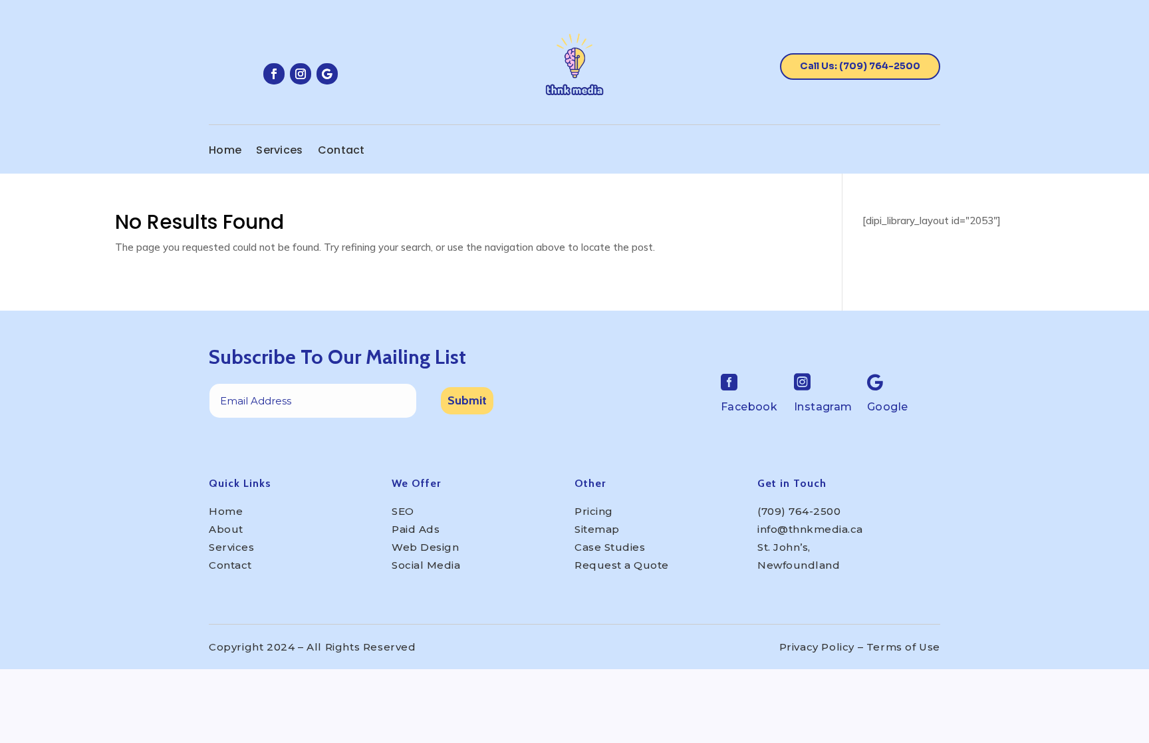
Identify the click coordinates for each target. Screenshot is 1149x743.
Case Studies (609, 547)
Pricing (593, 511)
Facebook (749, 406)
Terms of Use (903, 647)
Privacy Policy (816, 647)
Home (225, 152)
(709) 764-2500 (798, 511)
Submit (467, 400)
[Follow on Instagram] (300, 73)
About (226, 529)
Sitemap (597, 529)
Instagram (823, 406)
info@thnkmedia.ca (810, 529)
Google (887, 406)
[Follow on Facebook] (274, 73)
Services (279, 152)
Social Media (426, 565)
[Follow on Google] (327, 73)
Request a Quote (621, 565)
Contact (341, 152)
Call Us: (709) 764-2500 (860, 66)
